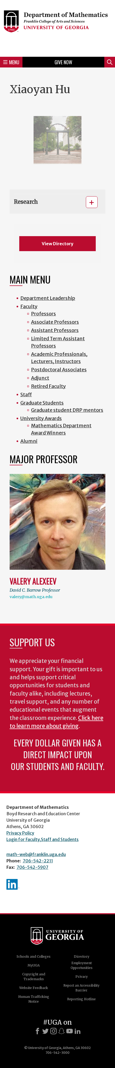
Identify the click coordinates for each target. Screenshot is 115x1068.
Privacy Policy (20, 833)
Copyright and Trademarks (33, 976)
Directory (81, 956)
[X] (45, 1031)
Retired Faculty (48, 386)
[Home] (57, 28)
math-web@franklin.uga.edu (36, 854)
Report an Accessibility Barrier (81, 987)
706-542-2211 (38, 860)
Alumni (28, 441)
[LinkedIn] (77, 1031)
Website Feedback (33, 988)
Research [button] (26, 201)
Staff (26, 394)
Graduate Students (42, 403)
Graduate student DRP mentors (67, 410)
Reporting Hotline (81, 999)
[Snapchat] (61, 1031)
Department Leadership (47, 298)
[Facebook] (37, 1031)
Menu (14, 62)
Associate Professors (55, 322)
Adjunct (40, 378)
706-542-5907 (32, 867)
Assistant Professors (55, 330)
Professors (43, 314)
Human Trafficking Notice (33, 999)
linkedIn (12, 884)
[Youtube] (69, 1031)
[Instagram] (53, 1031)
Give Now (63, 62)
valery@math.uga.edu (31, 596)
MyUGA (34, 965)
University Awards (41, 418)
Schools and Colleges (34, 956)
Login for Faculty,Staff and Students (42, 839)
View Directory (57, 243)
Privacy (81, 977)
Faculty (28, 306)
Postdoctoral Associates (59, 370)
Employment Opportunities (82, 965)
